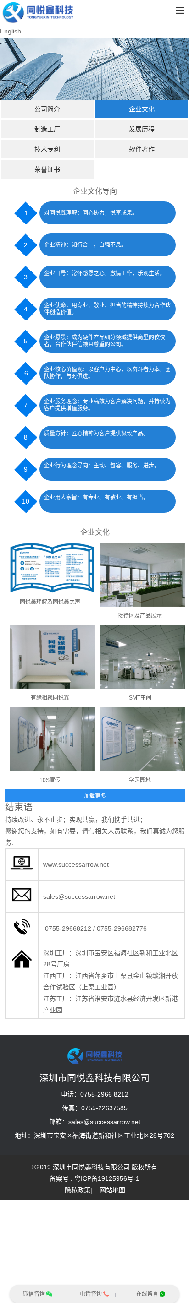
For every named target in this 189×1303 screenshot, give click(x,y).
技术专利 (47, 149)
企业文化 (142, 109)
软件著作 (142, 149)
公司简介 (47, 109)
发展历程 (142, 129)
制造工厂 (47, 129)
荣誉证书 (47, 169)
